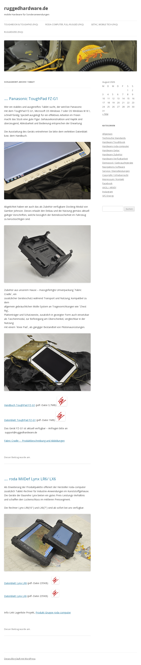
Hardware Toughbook (113, 142)
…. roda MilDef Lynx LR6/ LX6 (30, 478)
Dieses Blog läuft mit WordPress (19, 658)
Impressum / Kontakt (113, 179)
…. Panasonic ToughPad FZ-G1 (31, 98)
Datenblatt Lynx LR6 (15, 583)
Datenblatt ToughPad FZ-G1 (20, 420)
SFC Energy (108, 195)
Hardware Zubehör (112, 154)
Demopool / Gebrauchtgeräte (117, 162)
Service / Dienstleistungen (116, 171)
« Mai (105, 114)
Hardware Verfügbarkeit (115, 158)
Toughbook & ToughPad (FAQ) (21, 24)
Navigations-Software (113, 166)
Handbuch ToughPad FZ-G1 (19, 405)
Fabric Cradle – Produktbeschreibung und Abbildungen (34, 440)
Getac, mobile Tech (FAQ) (104, 24)
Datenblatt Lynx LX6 (15, 596)
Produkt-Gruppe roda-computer (53, 612)
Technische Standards (114, 138)
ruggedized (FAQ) (13, 32)
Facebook (107, 183)
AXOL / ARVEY (109, 187)
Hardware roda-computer (115, 146)
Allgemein (107, 133)
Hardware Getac (111, 150)
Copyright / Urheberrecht (115, 175)
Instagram (107, 191)
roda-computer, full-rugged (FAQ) (64, 24)
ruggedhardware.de (26, 8)
